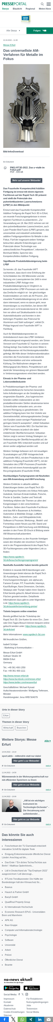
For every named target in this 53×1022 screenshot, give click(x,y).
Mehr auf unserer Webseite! (26, 180)
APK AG (9, 920)
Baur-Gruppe (11, 925)
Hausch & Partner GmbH (17, 892)
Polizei (8, 955)
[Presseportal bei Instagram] (26, 994)
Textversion (31, 1009)
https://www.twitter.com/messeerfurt (20, 682)
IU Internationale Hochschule (19, 907)
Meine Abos (45, 9)
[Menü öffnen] (48, 4)
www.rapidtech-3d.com (34, 634)
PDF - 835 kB (27, 170)
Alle (47, 741)
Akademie (8, 1005)
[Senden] (48, 1019)
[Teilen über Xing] (30, 1019)
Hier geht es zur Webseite (26, 785)
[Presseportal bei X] (22, 994)
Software (9, 940)
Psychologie (11, 935)
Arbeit (8, 950)
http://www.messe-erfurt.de (16, 676)
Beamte (8, 965)
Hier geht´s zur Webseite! (26, 761)
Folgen (37, 30)
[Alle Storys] (26, 25)
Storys (5, 9)
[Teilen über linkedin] (39, 1019)
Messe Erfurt (9, 45)
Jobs (28, 1005)
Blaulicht (17, 9)
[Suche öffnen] (42, 4)
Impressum (9, 999)
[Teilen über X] (13, 1019)
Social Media (32, 1012)
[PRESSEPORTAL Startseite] (14, 4)
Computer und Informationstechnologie (23, 930)
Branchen (21, 728)
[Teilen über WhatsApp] (22, 1019)
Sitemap (8, 1015)
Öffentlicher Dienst (14, 960)
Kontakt (7, 1002)
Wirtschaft (8, 728)
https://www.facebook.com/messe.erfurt (22, 679)
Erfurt (5, 715)
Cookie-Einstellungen (14, 1012)
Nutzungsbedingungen (37, 1002)
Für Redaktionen (34, 999)
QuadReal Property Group (17, 902)
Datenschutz (10, 1009)
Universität (10, 945)
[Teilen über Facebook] (4, 1019)
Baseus (8, 887)
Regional (30, 9)
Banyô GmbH (11, 897)
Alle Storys (11, 30)
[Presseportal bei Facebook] (18, 994)
